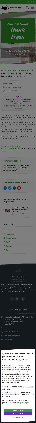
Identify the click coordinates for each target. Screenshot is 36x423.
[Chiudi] (32, 352)
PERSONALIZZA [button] (18, 417)
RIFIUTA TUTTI (18, 414)
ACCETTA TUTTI (18, 410)
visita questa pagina (22, 403)
